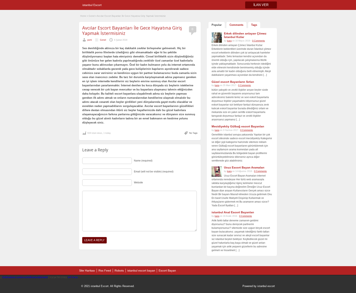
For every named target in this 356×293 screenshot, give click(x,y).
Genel (92, 16)
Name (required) (143, 160)
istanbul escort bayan (141, 270)
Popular (217, 24)
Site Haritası (87, 270)
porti (89, 40)
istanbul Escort (92, 5)
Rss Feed (104, 270)
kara (229, 40)
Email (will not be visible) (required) (153, 171)
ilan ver (261, 5)
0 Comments (258, 40)
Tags (254, 24)
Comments (236, 24)
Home (83, 16)
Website (138, 182)
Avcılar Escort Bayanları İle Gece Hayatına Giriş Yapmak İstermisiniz (132, 30)
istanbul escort (266, 286)
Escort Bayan (167, 270)
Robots (119, 270)
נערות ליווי (73, 277)
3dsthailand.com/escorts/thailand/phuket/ (25, 277)
